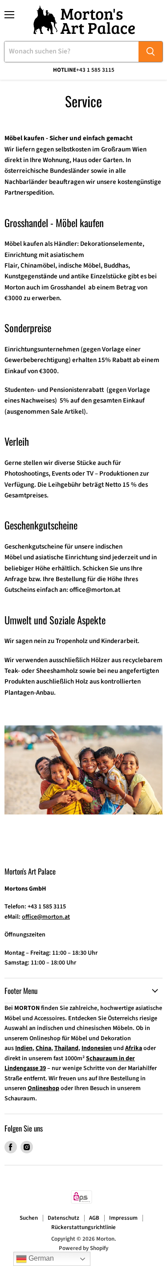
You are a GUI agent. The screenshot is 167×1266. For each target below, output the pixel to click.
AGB (94, 1218)
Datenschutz (63, 1218)
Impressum (123, 1218)
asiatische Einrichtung (66, 557)
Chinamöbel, (38, 265)
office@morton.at (95, 589)
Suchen (29, 1218)
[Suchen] (150, 51)
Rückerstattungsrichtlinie (83, 1227)
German (40, 1258)
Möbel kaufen (23, 243)
